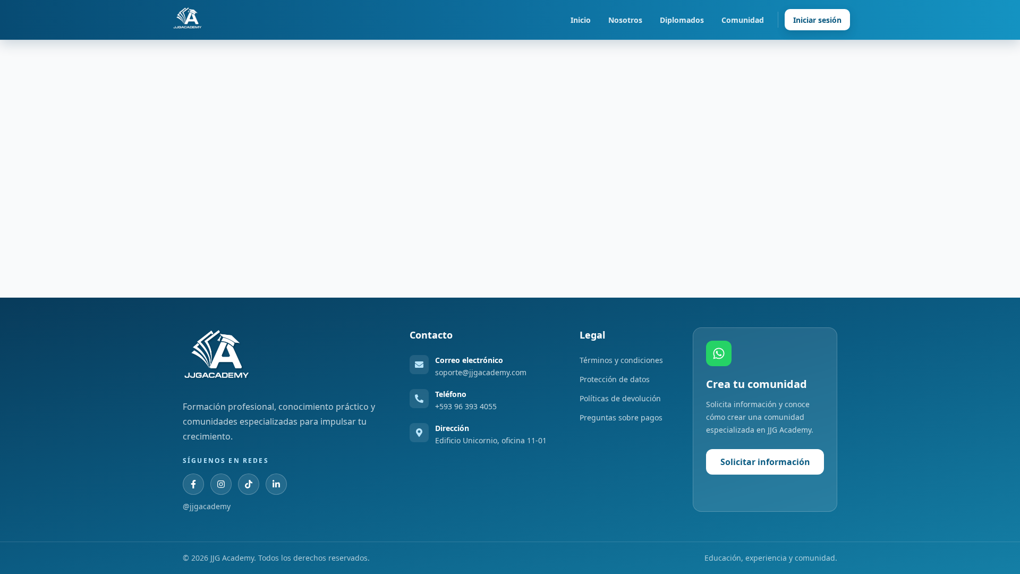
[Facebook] (193, 484)
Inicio (581, 20)
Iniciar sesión (817, 20)
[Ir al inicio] (187, 20)
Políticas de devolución (620, 398)
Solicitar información (765, 462)
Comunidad (742, 20)
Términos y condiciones (621, 360)
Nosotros (625, 20)
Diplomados (682, 20)
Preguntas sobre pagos (621, 417)
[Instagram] (221, 484)
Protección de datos (615, 379)
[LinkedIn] (276, 484)
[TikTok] (248, 484)
